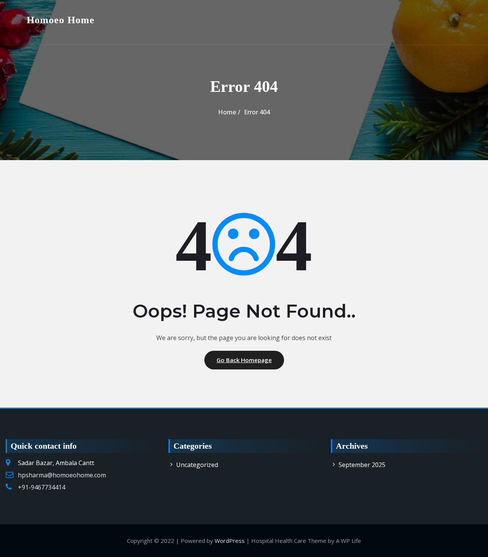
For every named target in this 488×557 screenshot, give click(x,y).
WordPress (230, 540)
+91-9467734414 (41, 487)
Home (227, 112)
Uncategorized (197, 465)
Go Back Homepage (244, 360)
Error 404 (257, 112)
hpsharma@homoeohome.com (62, 475)
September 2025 (362, 465)
